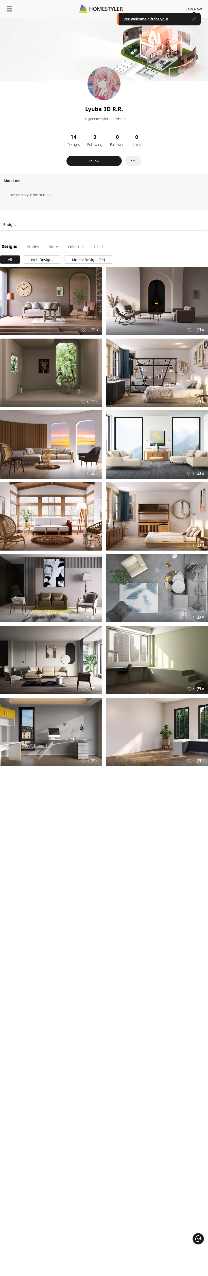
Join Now (194, 9)
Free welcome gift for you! (145, 18)
